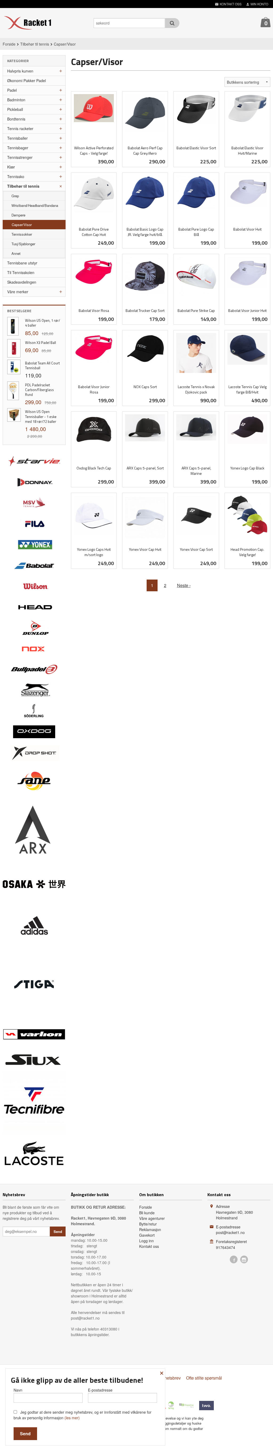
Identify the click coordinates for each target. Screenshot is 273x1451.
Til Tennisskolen (20, 272)
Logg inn (146, 1240)
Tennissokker (21, 234)
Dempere (18, 215)
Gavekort (147, 1235)
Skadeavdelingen (21, 282)
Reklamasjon (150, 1229)
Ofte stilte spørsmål (204, 1378)
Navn (18, 1390)
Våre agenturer (152, 1218)
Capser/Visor (22, 224)
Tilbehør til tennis (23, 186)
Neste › (184, 585)
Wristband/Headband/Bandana (34, 205)
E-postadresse (100, 1390)
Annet (16, 253)
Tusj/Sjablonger (23, 243)
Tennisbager (17, 147)
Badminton (16, 99)
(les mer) (72, 1417)
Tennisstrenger (20, 157)
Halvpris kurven (20, 71)
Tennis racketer (20, 128)
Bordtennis (16, 119)
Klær (11, 167)
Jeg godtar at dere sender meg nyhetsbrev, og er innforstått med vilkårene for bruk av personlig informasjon (82, 1414)
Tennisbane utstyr (22, 263)
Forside (9, 44)
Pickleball (15, 109)
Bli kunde (147, 1212)
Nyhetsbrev (170, 1378)
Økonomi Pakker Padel (26, 80)
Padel (12, 90)
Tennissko (15, 176)
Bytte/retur (148, 1224)
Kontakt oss (149, 1246)
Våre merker (17, 291)
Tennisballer (17, 138)
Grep (15, 195)
